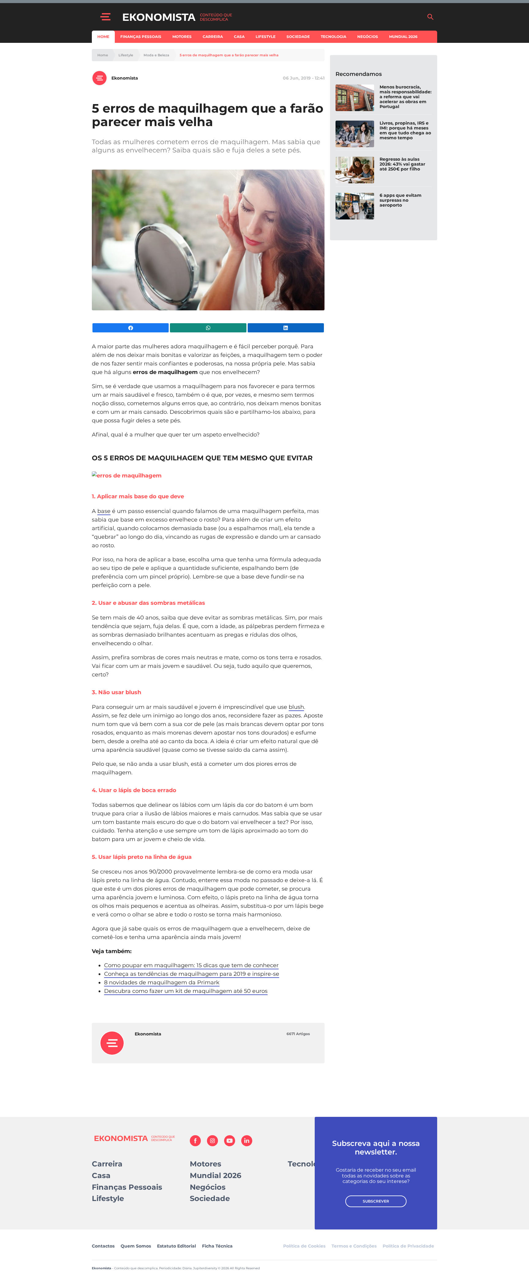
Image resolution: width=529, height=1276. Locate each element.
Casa (239, 36)
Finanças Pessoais (140, 36)
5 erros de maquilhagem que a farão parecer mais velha (229, 55)
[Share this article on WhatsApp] (208, 327)
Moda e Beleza (156, 55)
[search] (430, 17)
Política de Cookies (304, 1246)
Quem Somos (136, 1246)
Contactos (103, 1246)
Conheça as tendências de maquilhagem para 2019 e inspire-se (191, 974)
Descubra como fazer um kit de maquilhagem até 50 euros (186, 991)
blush (296, 707)
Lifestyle (266, 36)
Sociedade (298, 36)
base (104, 511)
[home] (271, 17)
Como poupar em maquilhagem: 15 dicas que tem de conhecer (191, 965)
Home (103, 36)
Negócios (367, 36)
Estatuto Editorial (176, 1246)
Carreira (213, 36)
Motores (182, 36)
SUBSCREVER (376, 1201)
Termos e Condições (354, 1246)
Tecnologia (333, 36)
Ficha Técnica (217, 1246)
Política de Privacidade (408, 1246)
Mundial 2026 (403, 36)
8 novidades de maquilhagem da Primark (161, 982)
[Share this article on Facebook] (130, 327)
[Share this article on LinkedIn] (286, 327)
